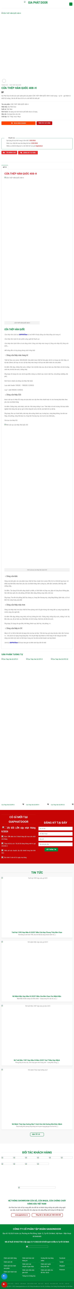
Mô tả (4, 167)
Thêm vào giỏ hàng (44, 123)
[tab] (4, 167)
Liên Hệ (67, 1283)
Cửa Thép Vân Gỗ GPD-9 (32, 805)
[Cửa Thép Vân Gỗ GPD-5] (12, 730)
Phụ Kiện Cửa (54, 1283)
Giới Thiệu (10, 1283)
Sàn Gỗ (47, 1283)
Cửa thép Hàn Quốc (15, 85)
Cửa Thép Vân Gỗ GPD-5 (7, 805)
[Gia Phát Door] (37, 4)
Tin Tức (61, 1283)
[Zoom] (4, 81)
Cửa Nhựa (23, 1283)
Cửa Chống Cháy (32, 1283)
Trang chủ (4, 85)
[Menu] (2, 4)
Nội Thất (40, 1283)
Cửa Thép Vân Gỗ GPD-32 (58, 805)
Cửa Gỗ (17, 1283)
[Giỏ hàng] (70, 4)
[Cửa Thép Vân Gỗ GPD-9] (37, 730)
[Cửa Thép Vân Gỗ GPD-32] (62, 730)
